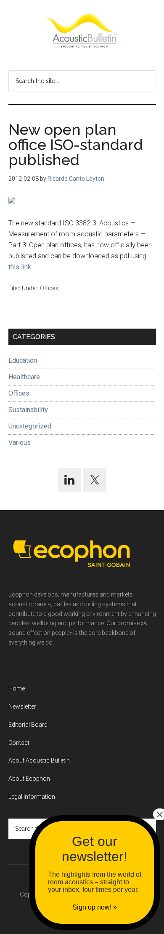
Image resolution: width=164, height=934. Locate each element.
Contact (18, 742)
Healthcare (24, 377)
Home (16, 688)
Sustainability (28, 410)
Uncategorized (29, 426)
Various (19, 443)
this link (19, 267)
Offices (49, 288)
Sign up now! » (94, 907)
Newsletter (22, 706)
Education (22, 360)
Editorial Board (28, 724)
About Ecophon (29, 778)
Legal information (31, 796)
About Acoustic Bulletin (39, 760)
